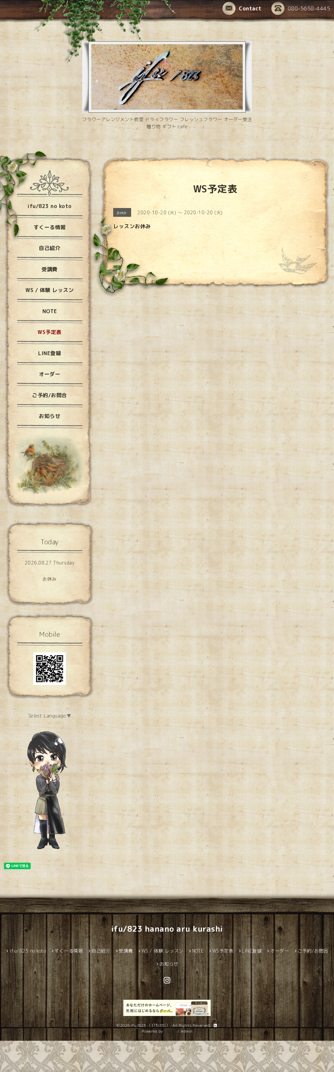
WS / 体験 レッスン (49, 290)
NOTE (49, 311)
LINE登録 (49, 353)
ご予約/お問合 (49, 395)
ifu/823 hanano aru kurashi (167, 928)
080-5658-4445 (309, 8)
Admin (187, 1031)
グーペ (170, 1031)
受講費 (49, 269)
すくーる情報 (50, 227)
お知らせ (49, 416)
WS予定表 (50, 332)
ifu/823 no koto (49, 206)
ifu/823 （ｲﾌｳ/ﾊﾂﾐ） (150, 1025)
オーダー (49, 374)
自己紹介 (49, 248)
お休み (49, 579)
